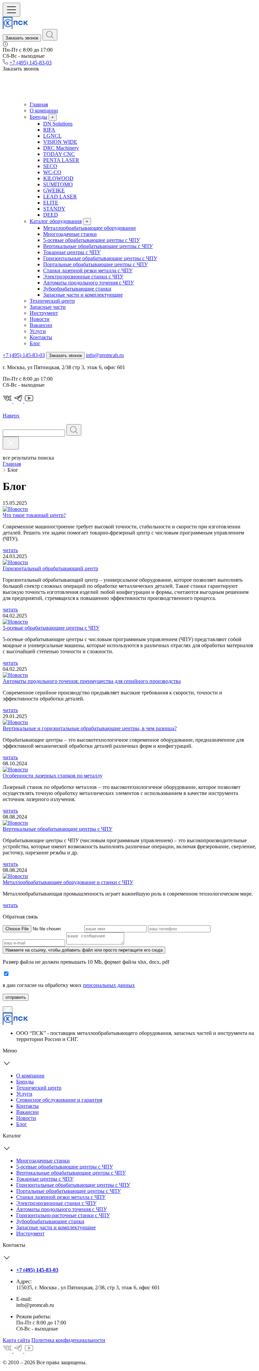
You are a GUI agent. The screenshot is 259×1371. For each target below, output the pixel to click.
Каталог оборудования (56, 221)
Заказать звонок (21, 37)
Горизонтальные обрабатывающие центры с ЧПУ (100, 258)
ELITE (50, 202)
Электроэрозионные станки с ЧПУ (83, 276)
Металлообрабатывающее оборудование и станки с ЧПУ (68, 882)
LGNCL (52, 136)
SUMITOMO (58, 184)
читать (10, 550)
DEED (50, 215)
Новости (40, 319)
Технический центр (52, 301)
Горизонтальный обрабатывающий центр (50, 568)
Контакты (41, 337)
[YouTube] (29, 1351)
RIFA (49, 130)
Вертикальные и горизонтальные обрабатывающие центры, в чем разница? (90, 728)
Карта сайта (16, 1340)
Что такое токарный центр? (34, 515)
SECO (50, 166)
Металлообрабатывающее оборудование (89, 228)
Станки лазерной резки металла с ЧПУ (88, 270)
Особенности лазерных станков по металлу (53, 775)
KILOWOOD (58, 178)
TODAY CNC (59, 154)
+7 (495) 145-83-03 (30, 62)
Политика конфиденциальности (68, 1340)
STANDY (54, 209)
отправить (15, 997)
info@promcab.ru (105, 355)
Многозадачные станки (70, 234)
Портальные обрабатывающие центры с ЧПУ (95, 264)
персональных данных (109, 985)
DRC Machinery (61, 148)
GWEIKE (54, 190)
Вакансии (41, 325)
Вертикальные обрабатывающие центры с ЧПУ (98, 246)
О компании (44, 110)
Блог (35, 343)
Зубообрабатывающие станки (77, 289)
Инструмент (44, 313)
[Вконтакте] (8, 1351)
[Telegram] (18, 1351)
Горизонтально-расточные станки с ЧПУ (63, 1215)
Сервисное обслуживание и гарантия (59, 1100)
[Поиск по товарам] (49, 34)
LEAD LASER (60, 196)
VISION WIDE (60, 142)
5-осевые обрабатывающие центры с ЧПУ (91, 240)
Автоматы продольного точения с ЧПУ (88, 282)
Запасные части (48, 307)
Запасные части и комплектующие (83, 295)
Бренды (38, 117)
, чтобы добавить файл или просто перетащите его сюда (84, 950)
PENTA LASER (61, 160)
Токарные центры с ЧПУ (71, 252)
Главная (39, 104)
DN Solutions (58, 124)
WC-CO (52, 172)
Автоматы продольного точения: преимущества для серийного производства (92, 681)
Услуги (38, 331)
